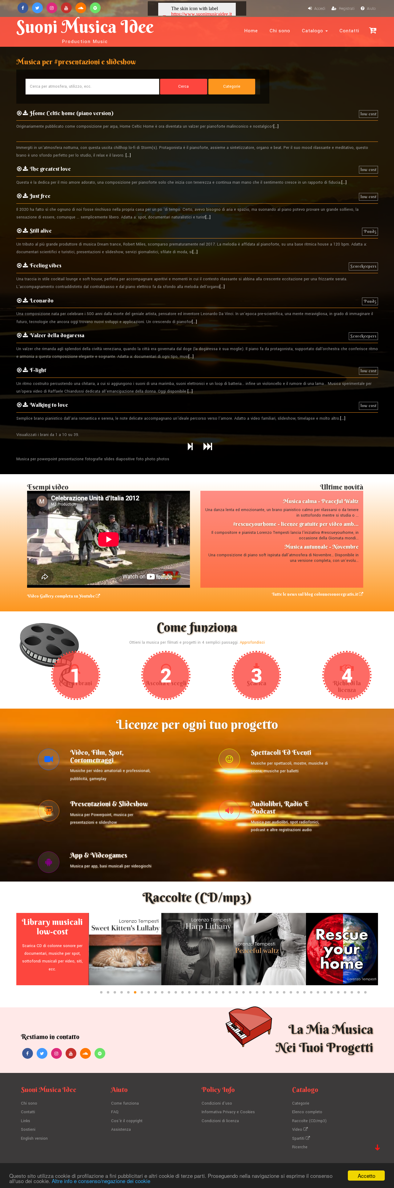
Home (251, 30)
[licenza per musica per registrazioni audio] (229, 812)
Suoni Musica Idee (85, 30)
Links (25, 1121)
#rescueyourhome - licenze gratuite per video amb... (296, 523)
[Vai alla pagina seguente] (190, 447)
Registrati (346, 8)
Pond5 (370, 231)
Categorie (300, 1103)
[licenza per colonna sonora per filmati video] (48, 761)
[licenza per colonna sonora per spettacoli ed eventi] (229, 761)
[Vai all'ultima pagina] (207, 447)
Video (298, 1129)
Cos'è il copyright (127, 1121)
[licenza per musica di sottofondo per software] (48, 863)
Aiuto (371, 8)
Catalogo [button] (313, 30)
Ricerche (300, 1147)
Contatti (349, 30)
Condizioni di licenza (220, 1121)
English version (34, 1138)
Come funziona (125, 1103)
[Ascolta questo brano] (19, 113)
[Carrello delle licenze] (372, 30)
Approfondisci (252, 642)
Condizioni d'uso (217, 1103)
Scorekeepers (363, 266)
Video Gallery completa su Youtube (61, 596)
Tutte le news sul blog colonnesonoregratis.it (315, 594)
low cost (368, 114)
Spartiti (299, 1138)
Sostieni (28, 1129)
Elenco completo (307, 1112)
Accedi (319, 8)
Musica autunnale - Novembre (321, 546)
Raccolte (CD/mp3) (309, 1121)
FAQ (115, 1112)
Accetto (366, 1175)
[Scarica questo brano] (25, 113)
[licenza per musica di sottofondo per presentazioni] (48, 812)
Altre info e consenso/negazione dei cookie (101, 1181)
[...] (276, 126)
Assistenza (121, 1129)
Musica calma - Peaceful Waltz (321, 501)
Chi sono (280, 30)
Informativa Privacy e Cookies (228, 1112)
